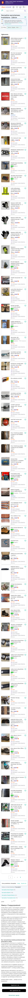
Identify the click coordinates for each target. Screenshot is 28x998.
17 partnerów (10, 929)
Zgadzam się (15, 985)
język (14, 900)
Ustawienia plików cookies (19, 973)
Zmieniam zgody (14, 995)
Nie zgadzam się (15, 990)
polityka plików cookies (7, 979)
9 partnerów (16, 931)
